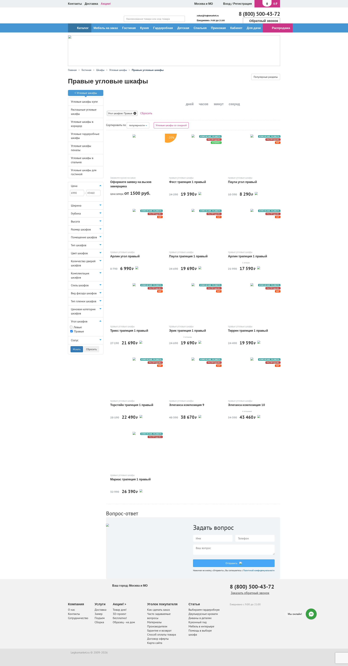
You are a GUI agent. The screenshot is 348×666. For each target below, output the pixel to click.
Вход (227, 3)
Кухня (144, 28)
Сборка (99, 622)
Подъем (100, 618)
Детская (183, 28)
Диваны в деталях (200, 618)
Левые (78, 327)
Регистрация (242, 3)
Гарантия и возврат (159, 630)
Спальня (200, 28)
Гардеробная (163, 28)
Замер (99, 614)
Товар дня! (120, 609)
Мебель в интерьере (201, 626)
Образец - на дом (124, 622)
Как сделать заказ (158, 609)
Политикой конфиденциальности (259, 570)
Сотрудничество (78, 618)
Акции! (106, 3)
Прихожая (218, 28)
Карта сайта (154, 643)
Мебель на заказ (106, 28)
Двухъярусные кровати (203, 614)
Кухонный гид (197, 622)
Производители (157, 626)
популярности (137, 125)
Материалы (154, 622)
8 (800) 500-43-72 (259, 13)
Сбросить (146, 113)
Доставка (91, 3)
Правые (79, 331)
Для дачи (254, 28)
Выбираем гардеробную (204, 609)
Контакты (75, 3)
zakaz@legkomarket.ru (208, 15)
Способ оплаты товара (161, 634)
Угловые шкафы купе (84, 101)
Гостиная (129, 28)
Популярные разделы (266, 77)
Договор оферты (158, 638)
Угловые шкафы (87, 93)
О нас (71, 609)
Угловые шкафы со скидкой (171, 125)
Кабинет (236, 28)
